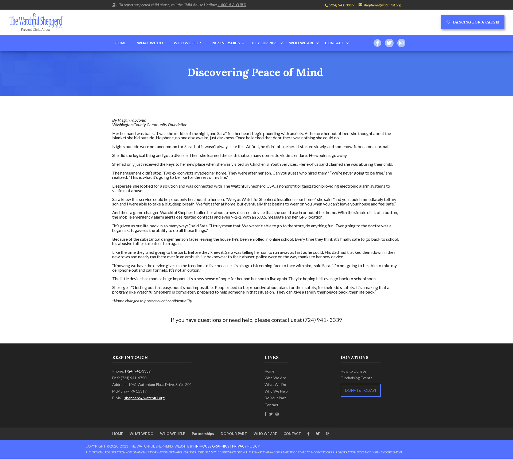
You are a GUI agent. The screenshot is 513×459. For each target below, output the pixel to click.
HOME (120, 43)
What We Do (275, 384)
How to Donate (353, 371)
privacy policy (246, 446)
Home (269, 371)
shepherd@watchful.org (144, 397)
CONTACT (334, 43)
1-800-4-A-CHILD (231, 4)
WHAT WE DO (150, 43)
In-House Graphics (212, 446)
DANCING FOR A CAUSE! (476, 22)
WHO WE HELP (187, 43)
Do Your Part (275, 397)
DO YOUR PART (264, 43)
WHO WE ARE (301, 43)
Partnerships (226, 43)
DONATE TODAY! (360, 390)
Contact (271, 404)
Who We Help (276, 391)
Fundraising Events (356, 377)
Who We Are (275, 377)
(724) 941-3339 (341, 5)
